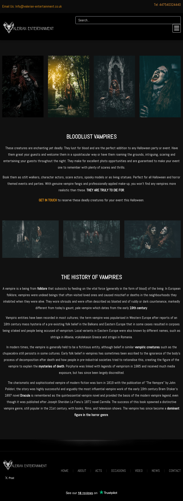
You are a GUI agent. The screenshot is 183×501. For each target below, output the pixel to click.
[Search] (176, 20)
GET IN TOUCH (48, 200)
